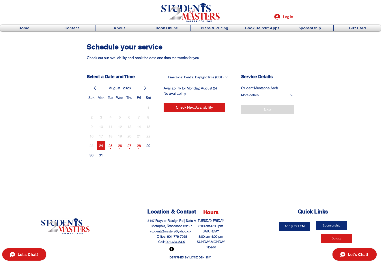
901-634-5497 (175, 242)
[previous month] (95, 88)
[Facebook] (171, 249)
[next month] (145, 88)
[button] (294, 226)
